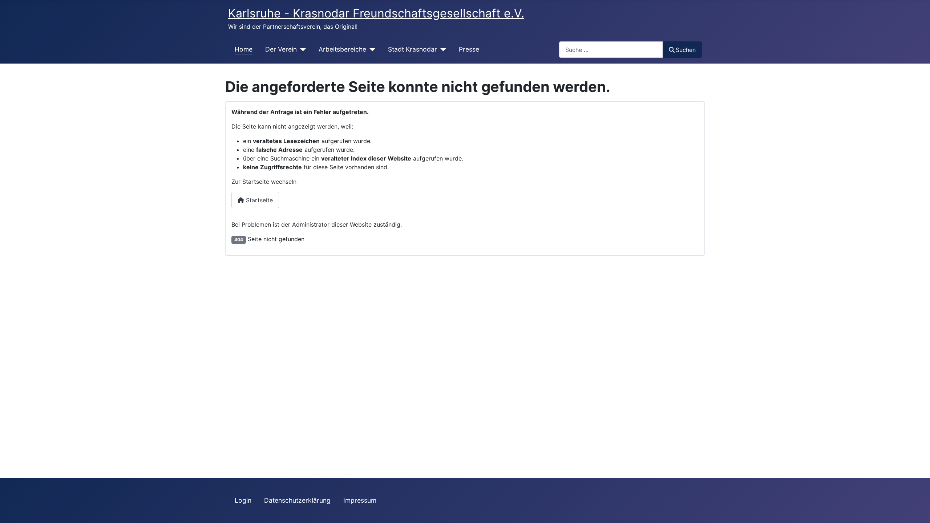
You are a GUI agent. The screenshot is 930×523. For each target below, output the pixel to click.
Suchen (686, 49)
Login (243, 500)
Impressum (359, 500)
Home (243, 49)
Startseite (258, 200)
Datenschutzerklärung (297, 500)
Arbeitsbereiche (342, 49)
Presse (469, 49)
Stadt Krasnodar (412, 49)
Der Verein (281, 49)
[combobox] (611, 49)
